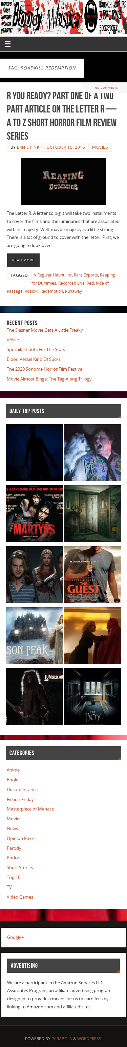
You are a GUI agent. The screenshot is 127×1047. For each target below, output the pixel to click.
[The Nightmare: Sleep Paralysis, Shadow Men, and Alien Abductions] (34, 454)
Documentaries (22, 790)
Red (90, 283)
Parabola (61, 1039)
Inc (69, 275)
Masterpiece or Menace (30, 809)
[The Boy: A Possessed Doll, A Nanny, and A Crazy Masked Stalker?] (92, 698)
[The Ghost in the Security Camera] (92, 515)
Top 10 (13, 877)
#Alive (13, 340)
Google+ (15, 937)
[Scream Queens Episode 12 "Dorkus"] (92, 637)
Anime (13, 770)
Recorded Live (71, 283)
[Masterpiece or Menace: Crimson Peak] (34, 637)
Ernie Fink (28, 147)
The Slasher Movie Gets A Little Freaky (45, 330)
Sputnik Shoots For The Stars (36, 349)
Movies (100, 147)
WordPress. (89, 1039)
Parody (14, 848)
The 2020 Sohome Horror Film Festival (45, 369)
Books (13, 780)
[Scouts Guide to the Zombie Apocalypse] (92, 454)
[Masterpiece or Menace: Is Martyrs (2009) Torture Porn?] (34, 515)
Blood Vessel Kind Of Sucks (34, 359)
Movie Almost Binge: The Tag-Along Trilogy (49, 379)
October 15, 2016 (65, 147)
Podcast (15, 858)
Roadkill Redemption (44, 291)
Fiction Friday (20, 799)
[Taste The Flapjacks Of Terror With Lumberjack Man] (34, 698)
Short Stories (20, 867)
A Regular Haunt (49, 275)
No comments (106, 87)
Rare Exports (86, 275)
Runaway (73, 291)
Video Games (20, 897)
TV (9, 887)
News (12, 829)
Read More (23, 260)
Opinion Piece (21, 838)
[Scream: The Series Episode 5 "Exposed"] (34, 576)
